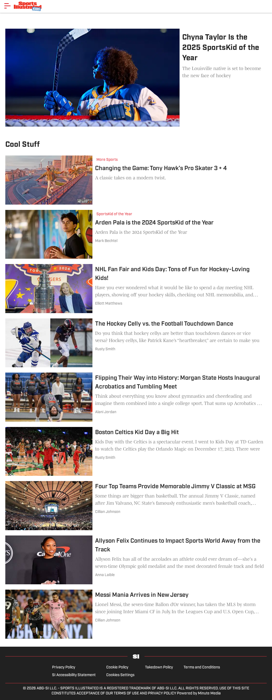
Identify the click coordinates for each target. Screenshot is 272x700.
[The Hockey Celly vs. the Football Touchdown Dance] (136, 343)
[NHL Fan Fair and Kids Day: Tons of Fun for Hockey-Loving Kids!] (136, 288)
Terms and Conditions (202, 667)
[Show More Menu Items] (7, 6)
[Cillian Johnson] (107, 512)
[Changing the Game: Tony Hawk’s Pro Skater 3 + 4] (136, 180)
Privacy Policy (63, 667)
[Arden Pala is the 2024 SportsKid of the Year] (136, 234)
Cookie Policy (117, 667)
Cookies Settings (120, 675)
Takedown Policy (159, 667)
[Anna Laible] (105, 575)
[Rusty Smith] (105, 349)
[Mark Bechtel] (106, 241)
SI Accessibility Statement (74, 675)
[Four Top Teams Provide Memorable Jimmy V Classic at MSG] (136, 505)
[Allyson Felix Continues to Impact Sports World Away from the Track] (136, 560)
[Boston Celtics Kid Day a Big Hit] (136, 451)
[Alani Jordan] (105, 412)
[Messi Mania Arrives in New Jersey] (136, 614)
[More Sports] (108, 160)
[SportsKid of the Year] (115, 215)
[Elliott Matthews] (108, 303)
